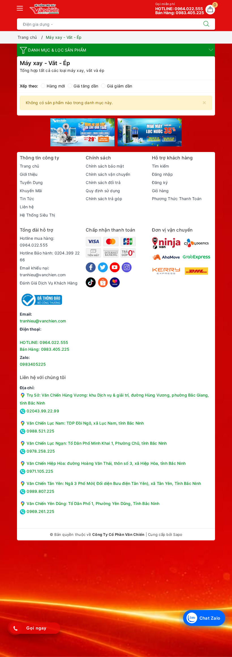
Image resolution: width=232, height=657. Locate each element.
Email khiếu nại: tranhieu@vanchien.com (43, 271)
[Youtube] (115, 267)
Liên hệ (27, 206)
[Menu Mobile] (20, 7)
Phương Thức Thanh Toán (177, 198)
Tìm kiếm (160, 166)
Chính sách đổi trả (103, 182)
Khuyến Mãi (31, 190)
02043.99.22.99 (42, 410)
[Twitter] (103, 267)
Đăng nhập (162, 174)
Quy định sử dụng (103, 190)
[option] (82, 132)
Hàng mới (56, 86)
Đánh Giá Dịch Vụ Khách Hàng (49, 283)
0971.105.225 (39, 471)
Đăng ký (160, 182)
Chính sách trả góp (104, 198)
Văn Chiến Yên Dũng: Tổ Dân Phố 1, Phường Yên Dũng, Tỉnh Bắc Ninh (93, 503)
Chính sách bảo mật (105, 166)
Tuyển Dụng (31, 182)
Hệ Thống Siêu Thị (37, 215)
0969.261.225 (39, 511)
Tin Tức (27, 198)
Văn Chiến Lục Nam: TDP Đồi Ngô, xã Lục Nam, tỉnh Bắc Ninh (85, 423)
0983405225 (33, 364)
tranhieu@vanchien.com (43, 320)
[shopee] (103, 282)
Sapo (177, 534)
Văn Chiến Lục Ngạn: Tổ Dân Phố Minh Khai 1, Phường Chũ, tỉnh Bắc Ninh (97, 443)
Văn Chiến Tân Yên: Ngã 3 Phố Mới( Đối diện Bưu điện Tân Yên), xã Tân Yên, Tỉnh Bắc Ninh (114, 483)
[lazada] (115, 282)
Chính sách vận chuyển (108, 174)
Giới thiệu (29, 174)
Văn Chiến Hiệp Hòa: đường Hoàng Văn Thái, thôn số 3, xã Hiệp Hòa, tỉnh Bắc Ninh (106, 463)
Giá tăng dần (86, 86)
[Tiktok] (91, 282)
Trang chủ (29, 166)
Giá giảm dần (119, 86)
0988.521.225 (39, 431)
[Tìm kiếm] (206, 24)
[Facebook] (91, 267)
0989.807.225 (39, 491)
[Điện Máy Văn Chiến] (44, 8)
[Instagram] (127, 267)
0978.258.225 (40, 451)
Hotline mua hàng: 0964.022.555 (37, 241)
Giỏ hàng (160, 190)
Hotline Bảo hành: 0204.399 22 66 (50, 256)
